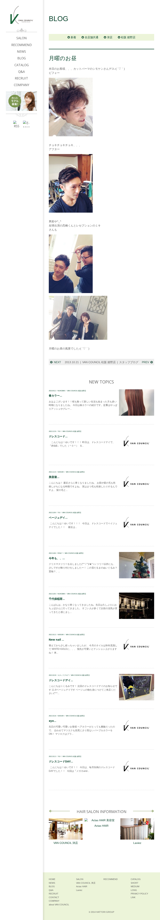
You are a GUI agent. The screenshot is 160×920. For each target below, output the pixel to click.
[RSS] (16, 124)
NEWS (21, 51)
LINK (133, 897)
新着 (73, 37)
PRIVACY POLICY (139, 893)
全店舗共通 (91, 37)
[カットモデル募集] (21, 101)
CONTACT (54, 897)
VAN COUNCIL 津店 (65, 842)
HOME (52, 879)
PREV (145, 362)
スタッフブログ (128, 362)
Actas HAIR (101, 825)
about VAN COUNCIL (59, 904)
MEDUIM (135, 886)
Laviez (137, 842)
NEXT (57, 362)
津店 (109, 37)
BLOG (21, 58)
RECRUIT (21, 78)
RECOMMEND (21, 45)
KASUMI (61, 472)
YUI (59, 431)
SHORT (134, 883)
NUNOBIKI (61, 391)
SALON (21, 38)
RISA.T (60, 553)
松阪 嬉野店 (128, 37)
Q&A (21, 72)
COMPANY (21, 85)
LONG (134, 890)
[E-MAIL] (26, 124)
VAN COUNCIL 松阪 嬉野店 (99, 362)
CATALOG (21, 65)
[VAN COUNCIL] (21, 17)
